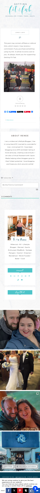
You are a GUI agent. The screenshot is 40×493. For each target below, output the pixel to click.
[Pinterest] (20, 490)
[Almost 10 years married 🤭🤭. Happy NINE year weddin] (20, 370)
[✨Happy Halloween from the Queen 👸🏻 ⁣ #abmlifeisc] (20, 451)
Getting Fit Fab (20, 11)
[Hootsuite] (26, 490)
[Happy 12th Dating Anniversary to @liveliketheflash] (20, 411)
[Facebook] (8, 490)
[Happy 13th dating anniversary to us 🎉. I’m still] (20, 329)
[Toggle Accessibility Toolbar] (35, 488)
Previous (9, 120)
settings (29, 486)
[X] (14, 490)
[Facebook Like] (31, 490)
